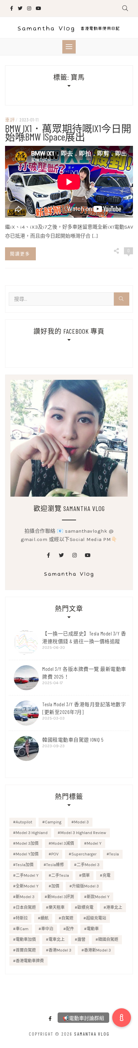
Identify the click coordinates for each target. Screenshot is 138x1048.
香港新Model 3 (97, 950)
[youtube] (88, 555)
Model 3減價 (62, 843)
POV (55, 854)
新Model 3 (25, 896)
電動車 (93, 929)
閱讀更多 (20, 253)
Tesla (114, 854)
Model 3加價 (27, 843)
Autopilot (24, 822)
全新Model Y (27, 886)
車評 (10, 119)
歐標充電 (85, 907)
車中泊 (47, 929)
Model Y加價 (27, 854)
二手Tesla (60, 875)
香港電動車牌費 (30, 961)
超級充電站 (96, 918)
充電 (106, 875)
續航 (45, 918)
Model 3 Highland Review (83, 832)
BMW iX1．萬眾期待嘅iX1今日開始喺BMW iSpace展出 (68, 132)
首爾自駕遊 (26, 950)
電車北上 (57, 939)
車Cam (22, 929)
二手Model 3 (88, 864)
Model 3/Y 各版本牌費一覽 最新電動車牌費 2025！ (84, 673)
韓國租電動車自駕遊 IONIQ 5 (73, 740)
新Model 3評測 (60, 896)
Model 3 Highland (32, 832)
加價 (55, 886)
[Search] (121, 299)
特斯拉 (22, 918)
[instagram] (75, 555)
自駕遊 (67, 918)
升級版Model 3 (85, 886)
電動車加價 (26, 939)
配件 (70, 929)
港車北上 (114, 907)
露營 (81, 939)
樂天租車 (57, 907)
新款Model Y (98, 896)
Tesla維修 (55, 864)
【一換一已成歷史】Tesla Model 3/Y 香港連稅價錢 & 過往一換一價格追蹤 (84, 637)
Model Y (94, 843)
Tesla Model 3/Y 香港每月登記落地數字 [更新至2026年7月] (84, 708)
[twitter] (62, 555)
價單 (86, 875)
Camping (53, 822)
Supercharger (83, 854)
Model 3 (81, 822)
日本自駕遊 (26, 907)
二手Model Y (27, 875)
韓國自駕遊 (108, 939)
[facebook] (49, 555)
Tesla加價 (24, 864)
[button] (121, 1017)
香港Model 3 (60, 950)
